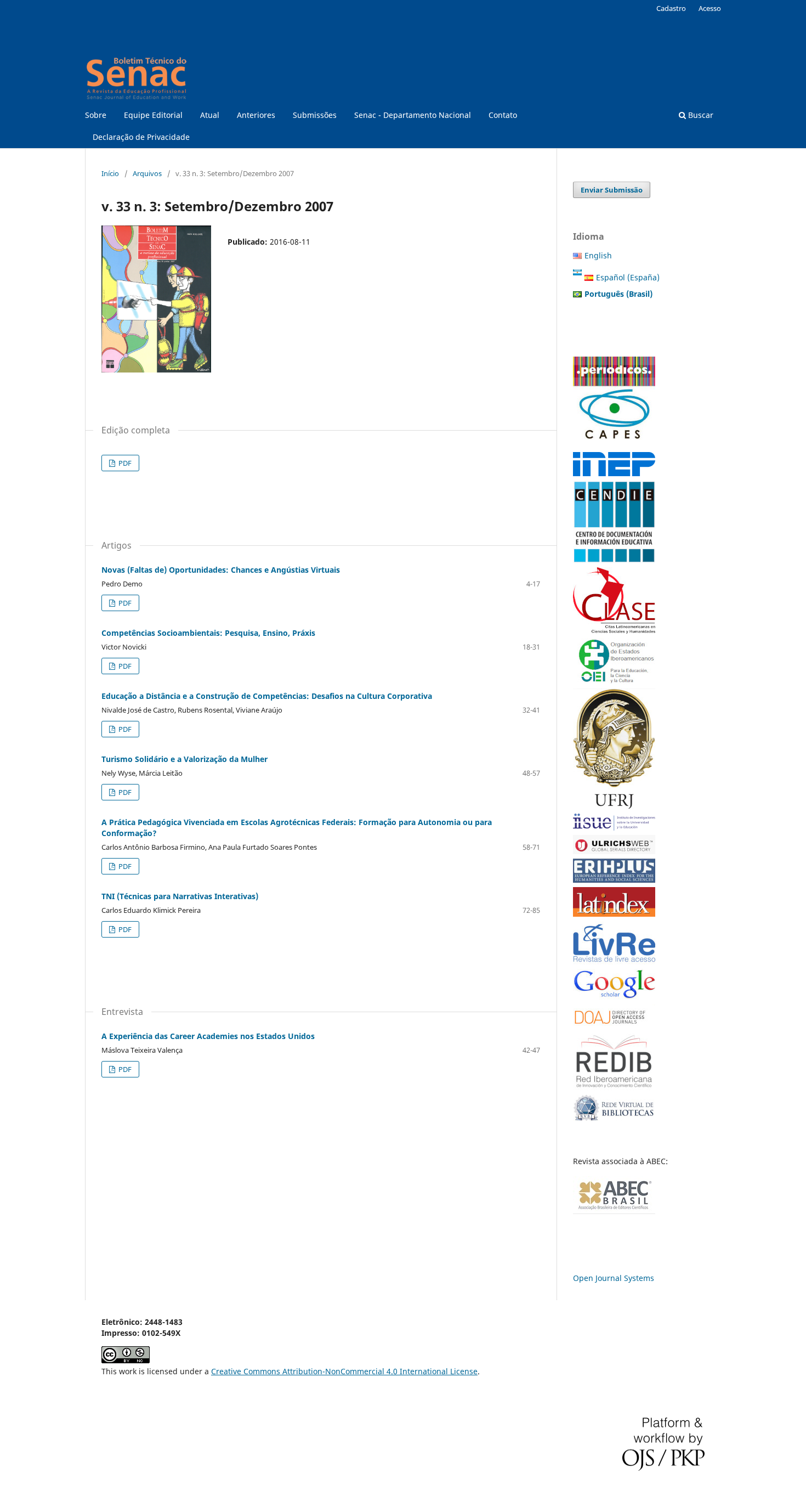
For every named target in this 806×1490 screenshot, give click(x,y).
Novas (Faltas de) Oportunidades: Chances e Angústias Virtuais (220, 570)
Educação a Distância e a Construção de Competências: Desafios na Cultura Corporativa (266, 696)
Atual (209, 115)
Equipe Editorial (153, 115)
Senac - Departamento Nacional (412, 115)
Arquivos (147, 173)
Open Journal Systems (613, 1278)
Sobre (95, 115)
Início (110, 173)
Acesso (710, 8)
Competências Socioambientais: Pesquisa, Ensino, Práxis (208, 633)
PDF (124, 463)
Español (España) (628, 277)
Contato (503, 115)
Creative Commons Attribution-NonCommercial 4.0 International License (344, 1371)
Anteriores (256, 115)
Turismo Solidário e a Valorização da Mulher (184, 759)
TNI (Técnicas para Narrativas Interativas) (179, 896)
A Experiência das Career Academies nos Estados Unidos (208, 1036)
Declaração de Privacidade (141, 137)
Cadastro (671, 8)
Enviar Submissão (612, 190)
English (598, 255)
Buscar (699, 115)
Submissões (315, 115)
